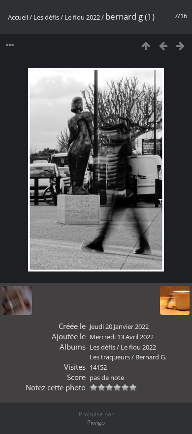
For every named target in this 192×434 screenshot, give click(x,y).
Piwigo (96, 422)
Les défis (46, 17)
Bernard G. (150, 357)
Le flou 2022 (82, 17)
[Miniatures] (146, 45)
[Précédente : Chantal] (163, 45)
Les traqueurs (110, 357)
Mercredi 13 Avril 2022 (122, 336)
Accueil (18, 17)
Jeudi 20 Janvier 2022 (119, 326)
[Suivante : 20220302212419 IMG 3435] (180, 45)
